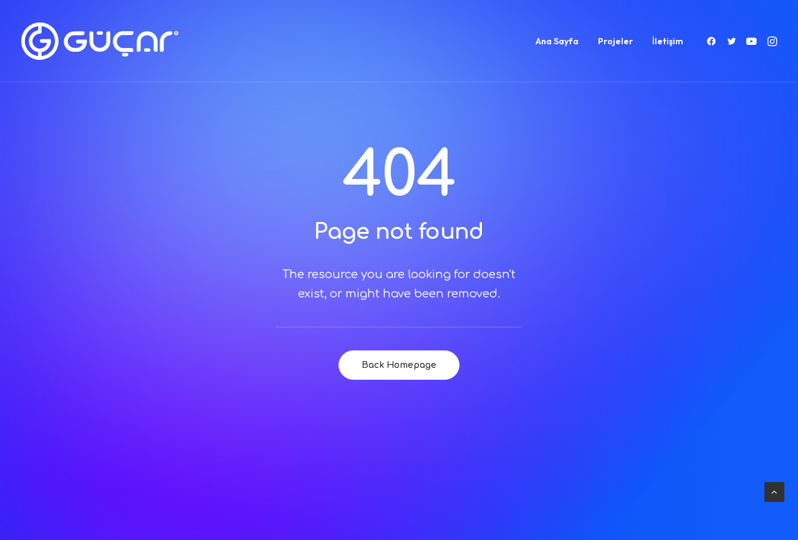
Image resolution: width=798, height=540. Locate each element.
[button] (713, 41)
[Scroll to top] (774, 491)
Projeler (615, 41)
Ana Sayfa (557, 41)
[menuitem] (557, 41)
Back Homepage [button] (399, 365)
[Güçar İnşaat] (99, 41)
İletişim (667, 41)
